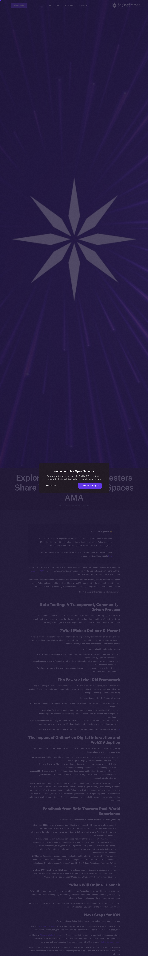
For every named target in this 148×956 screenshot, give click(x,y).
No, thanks (51, 485)
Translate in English (90, 485)
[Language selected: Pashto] (89, 953)
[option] (142, 954)
